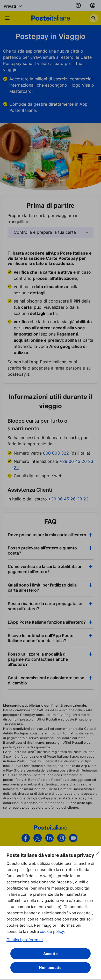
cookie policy (52, 931)
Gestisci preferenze (24, 939)
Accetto (50, 953)
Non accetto (50, 967)
